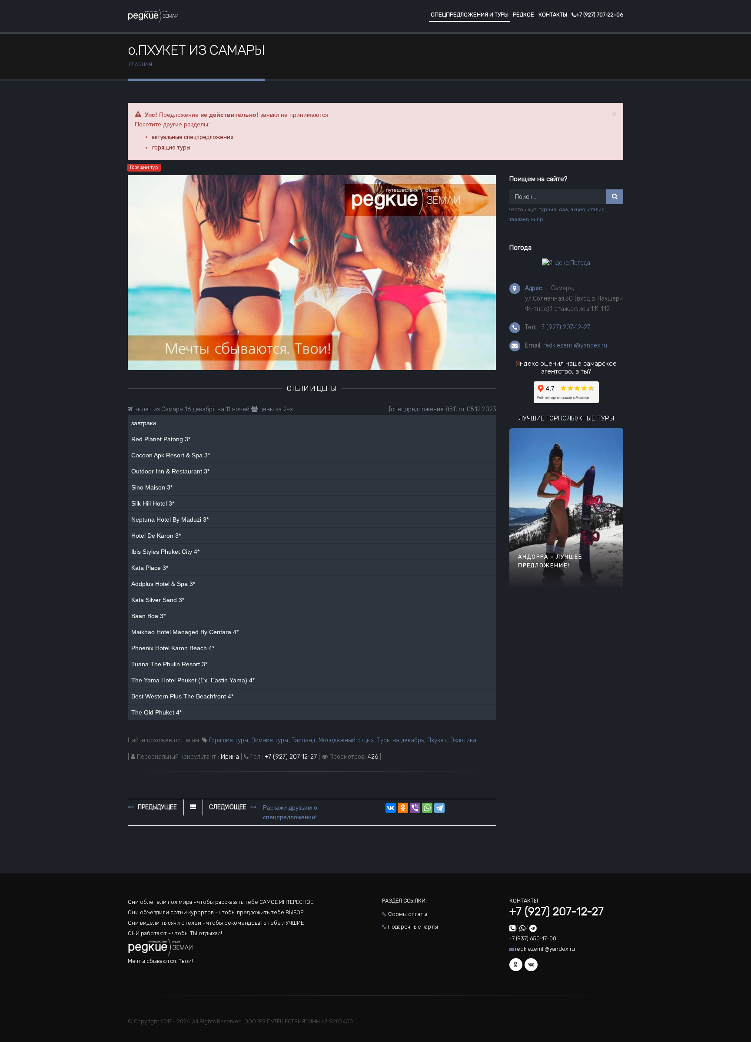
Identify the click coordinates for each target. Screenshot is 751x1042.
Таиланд (303, 740)
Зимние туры (270, 740)
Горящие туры (228, 740)
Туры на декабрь (400, 740)
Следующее (228, 807)
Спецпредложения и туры (469, 14)
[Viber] (415, 808)
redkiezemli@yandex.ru (575, 345)
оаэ (563, 209)
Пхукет (437, 740)
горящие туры (171, 147)
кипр (537, 219)
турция (547, 209)
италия (596, 209)
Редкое (523, 14)
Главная (140, 64)
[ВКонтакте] (390, 808)
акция (578, 209)
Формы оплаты (407, 914)
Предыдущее (156, 807)
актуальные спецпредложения (192, 137)
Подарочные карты (413, 926)
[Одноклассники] (403, 808)
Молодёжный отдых (346, 740)
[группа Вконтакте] (531, 964)
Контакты (552, 14)
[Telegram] (439, 808)
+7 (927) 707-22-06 (599, 14)
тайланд (518, 219)
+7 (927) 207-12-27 (291, 757)
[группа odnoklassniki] (515, 964)
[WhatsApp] (427, 808)
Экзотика (463, 740)
